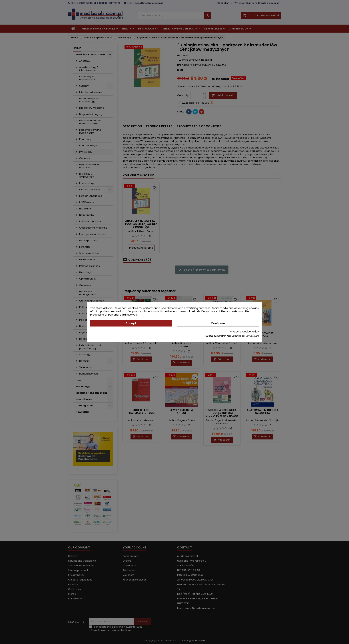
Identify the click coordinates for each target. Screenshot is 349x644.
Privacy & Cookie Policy (244, 331)
